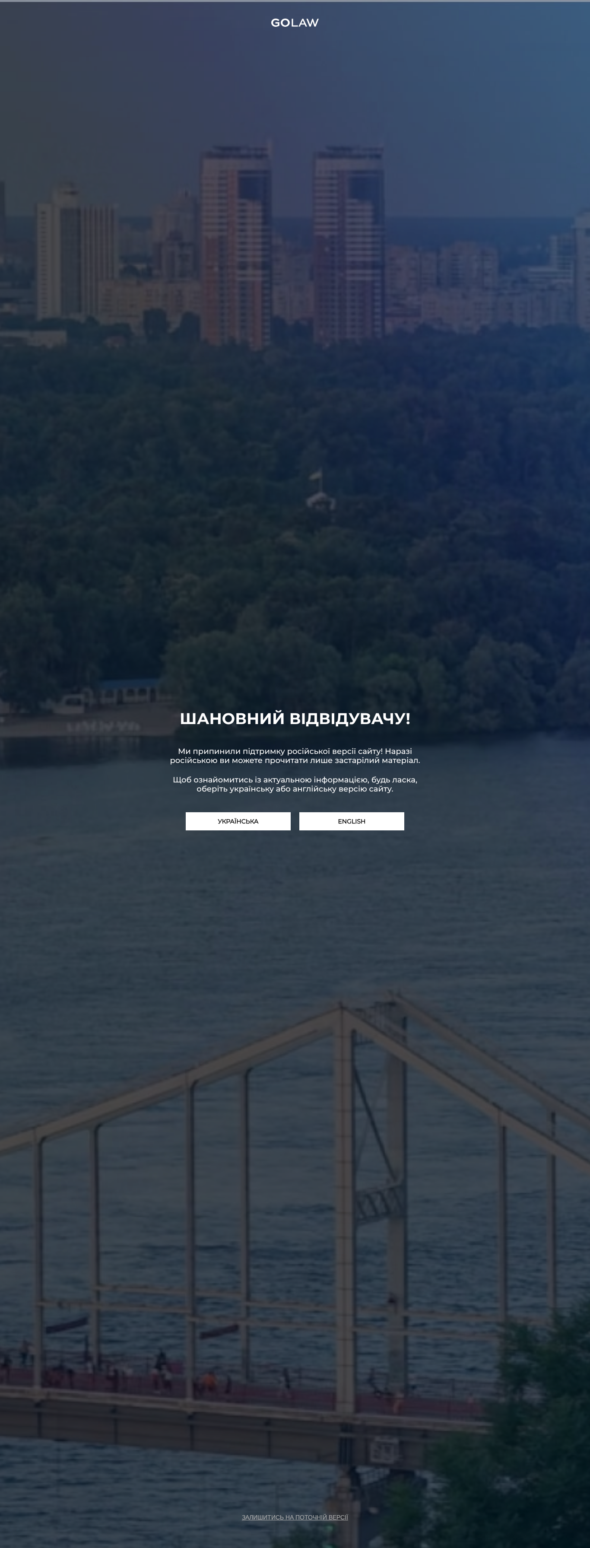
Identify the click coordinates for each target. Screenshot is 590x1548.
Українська (238, 821)
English (351, 821)
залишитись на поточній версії (295, 1517)
